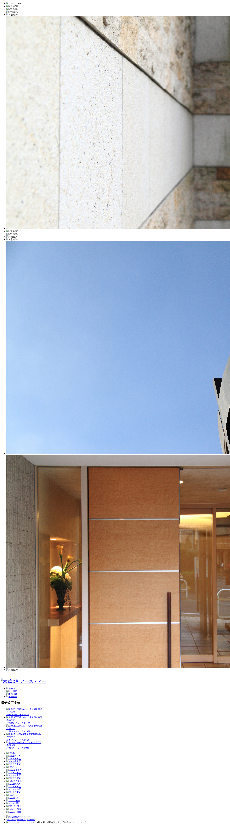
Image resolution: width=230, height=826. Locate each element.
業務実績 (31, 819)
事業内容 (21, 819)
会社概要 (11, 819)
